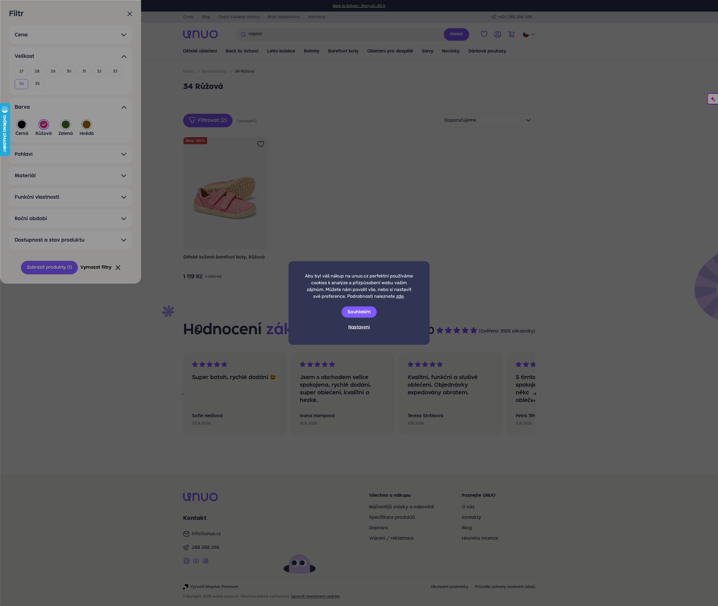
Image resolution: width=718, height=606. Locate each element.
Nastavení (359, 327)
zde (400, 296)
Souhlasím (359, 312)
